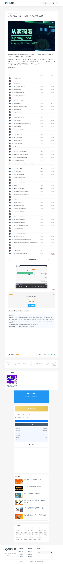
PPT (22, 530)
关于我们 (21, 551)
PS (28, 530)
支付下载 (31, 424)
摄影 (20, 534)
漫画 (17, 537)
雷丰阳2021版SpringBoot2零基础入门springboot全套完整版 (12, 385)
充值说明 (30, 551)
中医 (35, 530)
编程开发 (20, 13)
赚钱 (35, 539)
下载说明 (30, 554)
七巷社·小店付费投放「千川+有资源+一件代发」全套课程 (44, 365)
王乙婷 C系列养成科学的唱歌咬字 (32, 486)
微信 (32, 532)
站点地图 (21, 554)
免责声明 (30, 556)
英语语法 (30, 539)
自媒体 (40, 537)
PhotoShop (18, 530)
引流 (29, 532)
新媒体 (37, 534)
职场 (37, 537)
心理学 (36, 532)
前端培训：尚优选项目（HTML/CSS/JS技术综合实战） (19, 365)
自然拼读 (17, 539)
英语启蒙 (25, 539)
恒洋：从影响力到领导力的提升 (32, 493)
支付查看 (32, 305)
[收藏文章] (45, 355)
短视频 (20, 537)
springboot (20, 310)
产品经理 (39, 530)
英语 (22, 539)
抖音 (17, 534)
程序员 (25, 537)
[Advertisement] (31, 340)
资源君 (12, 354)
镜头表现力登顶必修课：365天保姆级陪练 (35, 515)
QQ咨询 (32, 444)
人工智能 (44, 530)
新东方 (33, 534)
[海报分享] (54, 355)
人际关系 (17, 532)
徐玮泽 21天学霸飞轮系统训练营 (32, 479)
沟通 (45, 534)
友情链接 (21, 556)
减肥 (22, 532)
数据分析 (28, 534)
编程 (28, 537)
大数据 (25, 532)
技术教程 (16, 13)
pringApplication (12, 310)
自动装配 (27, 310)
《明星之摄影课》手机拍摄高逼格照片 (34, 508)
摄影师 (24, 534)
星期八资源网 (12, 326)
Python (32, 530)
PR (25, 530)
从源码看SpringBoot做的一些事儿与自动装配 (25, 326)
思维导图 (40, 532)
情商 (45, 532)
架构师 (41, 534)
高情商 (39, 539)
